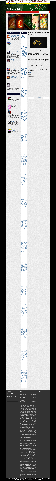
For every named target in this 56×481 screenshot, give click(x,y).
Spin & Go (22, 354)
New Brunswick (23, 312)
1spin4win (22, 198)
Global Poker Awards (26, 418)
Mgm (22, 44)
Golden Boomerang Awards (23, 419)
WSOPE (25, 74)
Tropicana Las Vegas (29, 466)
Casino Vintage (24, 226)
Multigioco (25, 174)
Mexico (32, 432)
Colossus (21, 407)
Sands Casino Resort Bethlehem (27, 454)
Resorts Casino (24, 142)
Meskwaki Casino (28, 432)
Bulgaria (22, 222)
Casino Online (32, 404)
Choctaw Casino (23, 230)
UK (26, 58)
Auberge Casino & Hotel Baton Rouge (24, 206)
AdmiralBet (25, 203)
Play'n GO (32, 444)
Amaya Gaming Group (32, 394)
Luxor (24, 430)
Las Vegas (24, 38)
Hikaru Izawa (21, 422)
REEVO (26, 329)
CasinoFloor (22, 228)
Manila (35, 430)
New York (28, 438)
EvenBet (25, 66)
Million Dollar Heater (24, 305)
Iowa (32, 423)
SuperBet (22, 356)
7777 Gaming (25, 200)
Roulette (22, 144)
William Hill (23, 48)
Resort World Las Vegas (27, 450)
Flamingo (25, 162)
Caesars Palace (24, 49)
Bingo (24, 99)
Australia (22, 112)
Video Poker (34, 469)
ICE (21, 54)
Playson (22, 117)
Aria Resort (25, 395)
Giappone (25, 263)
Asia (26, 78)
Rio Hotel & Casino (24, 118)
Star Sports (25, 354)
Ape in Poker (24, 204)
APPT (22, 203)
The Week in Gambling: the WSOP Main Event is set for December (14, 52)
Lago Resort (25, 289)
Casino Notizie (14, 9)
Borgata (22, 79)
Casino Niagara (24, 224)
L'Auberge (22, 288)
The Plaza (33, 463)
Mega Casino (34, 431)
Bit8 (22, 400)
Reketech (22, 332)
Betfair (22, 123)
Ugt (21, 370)
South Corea (24, 352)
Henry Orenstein (34, 421)
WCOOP (24, 77)
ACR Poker (31, 393)
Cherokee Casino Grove (27, 406)
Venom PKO (23, 372)
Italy (26, 77)
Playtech (21, 445)
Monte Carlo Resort (25, 435)
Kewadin (22, 286)
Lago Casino (31, 428)
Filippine (22, 162)
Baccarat (22, 122)
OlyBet (35, 440)
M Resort (26, 430)
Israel (27, 425)
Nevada (26, 135)
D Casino (28, 408)
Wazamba (25, 375)
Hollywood (25, 422)
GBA (22, 417)
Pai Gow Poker (25, 177)
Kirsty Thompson (23, 287)
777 (21, 200)
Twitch (23, 468)
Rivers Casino (23, 58)
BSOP (26, 154)
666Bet (26, 199)
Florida (22, 163)
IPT (21, 424)
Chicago (26, 229)
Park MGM (22, 178)
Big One (33, 399)
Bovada (22, 219)
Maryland (21, 431)
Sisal (30, 457)
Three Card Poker (25, 464)
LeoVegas (25, 133)
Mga (21, 134)
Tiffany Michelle (30, 464)
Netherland (25, 311)
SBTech (21, 455)
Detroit (26, 93)
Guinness (25, 269)
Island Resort (32, 424)
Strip (21, 110)
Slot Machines (24, 52)
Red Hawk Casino (33, 449)
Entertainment (24, 412)
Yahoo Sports (33, 474)
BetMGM (23, 54)
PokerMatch (22, 326)
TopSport (29, 465)
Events (26, 249)
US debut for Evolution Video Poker (12, 400)
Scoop (29, 455)
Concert (22, 100)
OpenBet (24, 441)
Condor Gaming (27, 407)
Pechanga (24, 443)
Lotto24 (22, 291)
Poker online (23, 53)
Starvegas (22, 355)
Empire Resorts (31, 411)
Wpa (23, 473)
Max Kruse (24, 431)
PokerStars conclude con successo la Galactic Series (14, 98)
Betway (22, 66)
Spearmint (22, 353)
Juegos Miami (34, 426)
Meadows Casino (29, 431)
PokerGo (25, 178)
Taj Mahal (28, 462)
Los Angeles (25, 290)
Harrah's (22, 69)
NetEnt (22, 311)
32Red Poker (22, 199)
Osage (26, 441)
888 (26, 55)
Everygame (25, 113)
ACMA (26, 202)
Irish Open (22, 132)
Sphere (26, 353)
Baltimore (22, 208)
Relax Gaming (25, 141)
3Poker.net (9, 110)
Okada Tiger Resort (30, 440)
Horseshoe (22, 114)
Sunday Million (25, 110)
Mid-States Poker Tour (23, 433)
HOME (8, 3)
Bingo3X (21, 400)
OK (51, 0)
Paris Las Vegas (26, 442)
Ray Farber (22, 331)
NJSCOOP (22, 135)
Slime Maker (13, 105)
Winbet (26, 380)
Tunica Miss (23, 467)
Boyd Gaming (25, 219)
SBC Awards (34, 454)
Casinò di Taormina (22, 404)
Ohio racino (25, 440)
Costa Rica (23, 408)
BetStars (21, 399)
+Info (49, 0)
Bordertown (25, 218)
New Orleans (25, 438)
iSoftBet (26, 197)
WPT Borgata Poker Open (30, 473)
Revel (22, 143)
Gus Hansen (23, 270)
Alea (21, 204)
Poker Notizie (11, 3)
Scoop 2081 (32, 455)
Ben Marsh (30, 398)
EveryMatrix (22, 250)
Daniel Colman (34, 408)
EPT (24, 55)
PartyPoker (25, 137)
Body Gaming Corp (33, 400)
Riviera (26, 143)
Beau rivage (23, 156)
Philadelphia (22, 138)
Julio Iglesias (26, 427)
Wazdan (22, 376)
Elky (23, 246)
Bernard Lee (33, 398)
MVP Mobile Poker (24, 294)
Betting (22, 46)
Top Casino (25, 47)
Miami (26, 134)
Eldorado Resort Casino (32, 410)
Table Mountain (24, 462)
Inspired (28, 423)
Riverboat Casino (24, 452)
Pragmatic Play (28, 448)
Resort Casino (25, 333)
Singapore (22, 91)
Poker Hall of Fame (31, 445)
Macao (26, 57)
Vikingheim (25, 374)
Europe (24, 101)
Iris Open (25, 424)
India (20, 423)
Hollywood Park (25, 272)
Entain (22, 247)
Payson (21, 443)
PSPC (22, 177)
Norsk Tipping (25, 313)
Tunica (21, 467)
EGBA (28, 410)
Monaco (25, 116)
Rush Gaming (25, 338)
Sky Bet (24, 350)
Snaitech (25, 351)
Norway (26, 315)
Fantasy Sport (25, 161)
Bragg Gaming (23, 220)
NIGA (21, 310)
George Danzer (24, 262)
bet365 (22, 197)
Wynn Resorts (25, 92)
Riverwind (25, 336)
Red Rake (25, 331)
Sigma (24, 144)
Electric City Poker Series (23, 411)
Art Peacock (31, 395)
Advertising (17, 3)
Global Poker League (33, 418)
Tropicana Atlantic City (23, 466)
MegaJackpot (21, 432)
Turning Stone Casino (29, 467)
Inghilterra (25, 423)
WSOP (22, 39)
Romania (24, 183)
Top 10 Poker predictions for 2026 (11, 396)
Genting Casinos (25, 417)
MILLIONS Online (24, 292)
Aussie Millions (25, 207)
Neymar (25, 94)
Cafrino (26, 223)
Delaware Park (31, 409)
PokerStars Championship (27, 447)
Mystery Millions (24, 309)
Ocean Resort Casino (24, 176)
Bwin (26, 123)
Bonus (22, 218)
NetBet (26, 310)
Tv (32, 467)
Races (22, 330)
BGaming (23, 154)
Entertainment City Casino (29, 412)
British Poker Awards (24, 157)
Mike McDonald (32, 433)
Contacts (21, 3)
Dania (31, 408)
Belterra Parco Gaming (25, 398)
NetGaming (22, 175)
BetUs (25, 399)
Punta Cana (25, 117)
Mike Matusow (28, 433)
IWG (30, 425)
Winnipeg (24, 381)
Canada (22, 113)
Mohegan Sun (24, 70)
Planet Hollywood (24, 75)
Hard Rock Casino (25, 421)
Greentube (22, 269)
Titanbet (25, 120)
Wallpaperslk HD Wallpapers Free (37, 478)
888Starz (22, 202)
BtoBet (26, 221)
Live (21, 290)
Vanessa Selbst (24, 371)
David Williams (27, 409)
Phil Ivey (24, 78)
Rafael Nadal (25, 330)
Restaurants (22, 334)
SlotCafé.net (10, 128)
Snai (26, 144)
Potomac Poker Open (23, 448)
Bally (21, 155)
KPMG (26, 285)
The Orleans (26, 463)
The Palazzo (30, 463)
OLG (26, 175)
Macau (22, 59)
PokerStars (23, 40)
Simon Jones (25, 349)
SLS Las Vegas (32, 458)
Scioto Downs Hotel (25, 455)
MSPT (24, 79)
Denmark (25, 159)
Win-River (22, 380)
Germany (22, 263)
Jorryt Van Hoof (23, 283)
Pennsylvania (23, 95)
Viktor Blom (25, 196)
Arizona (28, 395)
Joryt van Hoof (30, 426)
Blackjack (27, 400)
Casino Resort (23, 158)
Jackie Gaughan (34, 425)
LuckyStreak (25, 291)
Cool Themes (24, 478)
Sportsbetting (23, 45)
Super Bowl (25, 355)
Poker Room (28, 446)
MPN (23, 293)
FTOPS (22, 251)
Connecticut (31, 407)
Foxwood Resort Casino (25, 415)
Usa (26, 48)
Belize (26, 208)
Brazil (26, 156)
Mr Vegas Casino (34, 35)
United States (24, 37)
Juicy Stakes (23, 115)
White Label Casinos (26, 471)
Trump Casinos (24, 121)
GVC (35, 420)
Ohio (21, 136)
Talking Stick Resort (33, 462)
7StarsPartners (23, 201)
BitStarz (24, 400)
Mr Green (22, 174)
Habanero (21, 421)
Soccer (22, 119)
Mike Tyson (25, 304)
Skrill (21, 350)
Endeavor (25, 246)
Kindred (26, 286)
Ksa (26, 287)
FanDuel (24, 251)
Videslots (22, 196)
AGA (21, 93)
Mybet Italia (25, 308)
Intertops (30, 423)
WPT (26, 53)
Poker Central (26, 445)
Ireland (26, 114)
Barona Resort (25, 155)
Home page (38, 97)
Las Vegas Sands (24, 68)
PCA (22, 443)
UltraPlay (25, 370)
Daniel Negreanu (24, 67)
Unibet (30, 468)
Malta (22, 78)
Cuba (26, 408)
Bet (35, 398)
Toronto (32, 465)
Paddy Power (23, 88)
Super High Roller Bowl (30, 461)
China (23, 93)
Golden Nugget (30, 419)
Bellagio (25, 122)
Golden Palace (34, 419)
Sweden (21, 462)
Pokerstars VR (34, 447)
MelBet (25, 432)
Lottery (23, 429)
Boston (26, 99)
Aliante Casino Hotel (24, 111)
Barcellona (25, 112)
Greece (26, 268)
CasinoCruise (22, 227)
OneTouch (21, 441)
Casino (30, 35)
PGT (30, 443)
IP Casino (35, 423)
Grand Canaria (25, 266)
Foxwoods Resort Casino (32, 415)
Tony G (23, 465)
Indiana (22, 423)
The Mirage (23, 359)
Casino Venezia (24, 225)
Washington (22, 375)
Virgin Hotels (21, 470)
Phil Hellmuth (33, 443)
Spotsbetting (22, 96)
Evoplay (26, 250)
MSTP (26, 293)
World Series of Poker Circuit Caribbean (24, 382)
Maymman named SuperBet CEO (11, 402)
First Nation (26, 414)
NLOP (23, 310)
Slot (24, 458)
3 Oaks (25, 198)
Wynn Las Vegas (24, 474)
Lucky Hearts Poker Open (32, 429)
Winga (22, 381)
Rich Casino (27, 451)
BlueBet (30, 400)
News (22, 94)
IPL (20, 424)
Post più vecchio (46, 97)
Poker (22, 35)
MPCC (22, 293)
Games (14, 3)
